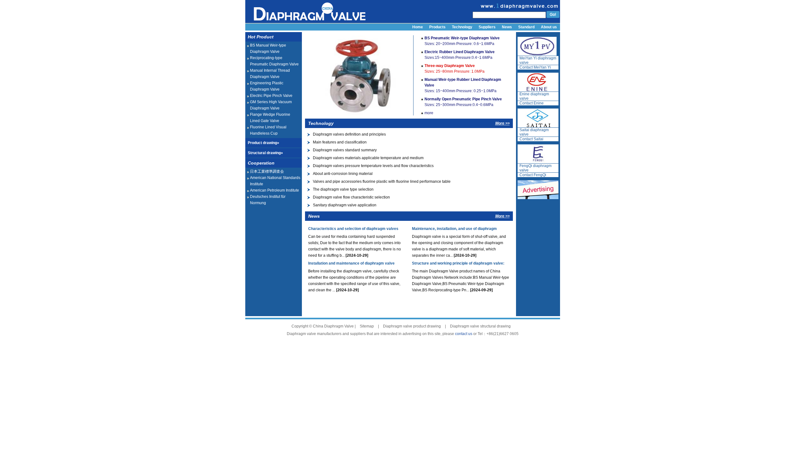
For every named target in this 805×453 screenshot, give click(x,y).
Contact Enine (531, 103)
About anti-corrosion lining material (343, 173)
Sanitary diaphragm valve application (344, 205)
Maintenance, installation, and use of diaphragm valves (454, 229)
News (507, 27)
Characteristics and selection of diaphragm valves (353, 228)
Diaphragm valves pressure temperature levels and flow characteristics (373, 166)
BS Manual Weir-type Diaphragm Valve (268, 48)
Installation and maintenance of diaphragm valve (351, 263)
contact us (463, 334)
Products (437, 27)
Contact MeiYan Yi (535, 67)
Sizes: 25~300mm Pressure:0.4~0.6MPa (463, 102)
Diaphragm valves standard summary (345, 150)
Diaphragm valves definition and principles (349, 134)
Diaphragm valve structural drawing (480, 326)
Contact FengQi (532, 175)
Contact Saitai (531, 139)
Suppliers (487, 27)
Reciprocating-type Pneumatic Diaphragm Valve (274, 61)
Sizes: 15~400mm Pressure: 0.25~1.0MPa (463, 85)
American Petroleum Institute (274, 190)
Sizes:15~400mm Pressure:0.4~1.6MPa (460, 55)
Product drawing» (263, 143)
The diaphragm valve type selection (343, 189)
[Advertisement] (408, 302)
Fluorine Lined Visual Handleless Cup (268, 130)
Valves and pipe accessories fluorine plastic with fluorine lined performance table (382, 181)
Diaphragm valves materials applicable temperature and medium (368, 158)
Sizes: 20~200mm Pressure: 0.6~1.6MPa (462, 41)
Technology (462, 27)
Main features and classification (340, 142)
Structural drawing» (265, 153)
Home (417, 27)
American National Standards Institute (275, 181)
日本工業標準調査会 (267, 171)
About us (549, 27)
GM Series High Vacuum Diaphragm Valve (271, 105)
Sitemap (367, 326)
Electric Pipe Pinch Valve (271, 95)
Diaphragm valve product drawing (412, 326)
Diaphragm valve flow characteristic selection (351, 197)
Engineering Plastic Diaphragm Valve (266, 86)
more (429, 113)
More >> (502, 123)
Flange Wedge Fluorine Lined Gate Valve (270, 117)
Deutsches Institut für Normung (268, 199)
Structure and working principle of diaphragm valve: (458, 263)
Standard (526, 27)
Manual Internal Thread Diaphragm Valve (270, 73)
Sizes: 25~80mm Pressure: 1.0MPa (455, 69)
